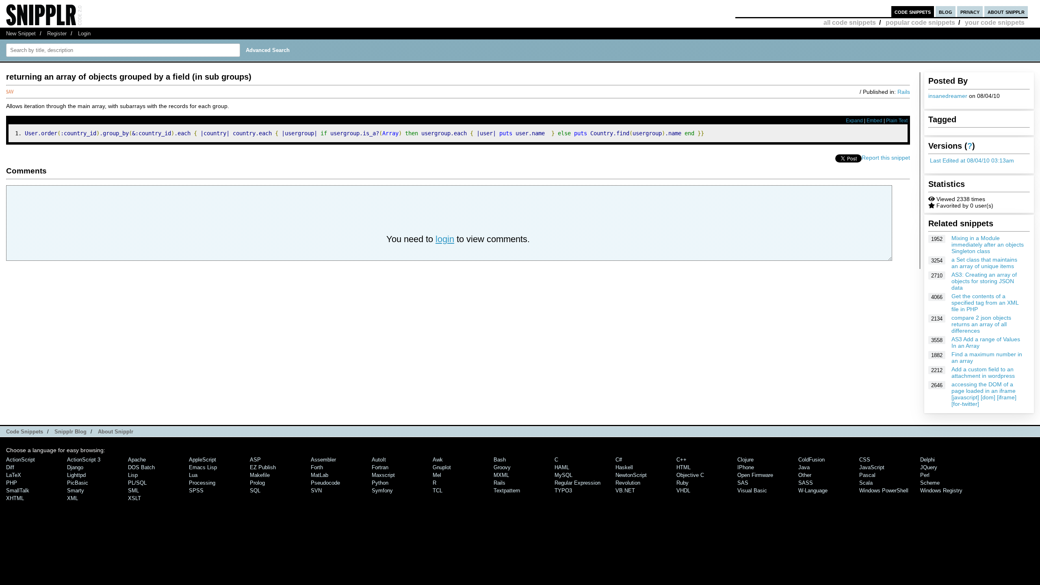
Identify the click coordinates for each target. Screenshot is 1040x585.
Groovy (502, 467)
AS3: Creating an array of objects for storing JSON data (984, 281)
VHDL (683, 491)
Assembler (323, 460)
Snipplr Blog (70, 432)
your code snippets (995, 22)
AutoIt (379, 460)
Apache (137, 460)
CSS (864, 460)
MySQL (563, 475)
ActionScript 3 (83, 460)
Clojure (745, 460)
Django (75, 467)
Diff (10, 467)
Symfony (382, 491)
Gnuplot (442, 467)
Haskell (624, 467)
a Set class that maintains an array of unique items (984, 262)
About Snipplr (115, 432)
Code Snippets (24, 432)
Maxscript (383, 475)
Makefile (260, 475)
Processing (202, 483)
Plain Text (897, 120)
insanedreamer (947, 96)
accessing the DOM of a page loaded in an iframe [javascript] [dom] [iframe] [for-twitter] (983, 394)
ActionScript (20, 460)
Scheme (930, 483)
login (445, 239)
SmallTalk (17, 491)
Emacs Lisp (203, 467)
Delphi (927, 460)
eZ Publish (263, 467)
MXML (501, 475)
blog (945, 11)
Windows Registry (941, 491)
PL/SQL (137, 483)
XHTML (15, 498)
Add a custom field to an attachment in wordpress (983, 372)
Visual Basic (752, 491)
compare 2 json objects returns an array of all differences (981, 324)
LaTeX (13, 475)
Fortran (380, 467)
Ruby (682, 483)
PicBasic (77, 483)
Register (57, 33)
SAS (742, 483)
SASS (805, 483)
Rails (903, 92)
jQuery (928, 467)
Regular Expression (577, 483)
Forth (317, 467)
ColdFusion (811, 460)
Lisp (133, 475)
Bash (500, 460)
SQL (255, 491)
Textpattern (507, 491)
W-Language (813, 491)
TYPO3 (563, 491)
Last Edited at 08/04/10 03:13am (972, 160)
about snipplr (1006, 11)
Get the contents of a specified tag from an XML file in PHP (984, 302)
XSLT (134, 498)
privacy (969, 11)
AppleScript (202, 460)
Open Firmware (755, 475)
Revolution (627, 483)
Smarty (75, 491)
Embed (874, 120)
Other (804, 475)
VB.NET (625, 491)
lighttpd (76, 475)
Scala (866, 483)
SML (133, 491)
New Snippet (21, 33)
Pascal (867, 475)
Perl (925, 475)
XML (72, 498)
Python (380, 483)
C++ (681, 460)
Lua (193, 475)
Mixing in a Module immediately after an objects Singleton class (987, 244)
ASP (255, 460)
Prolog (257, 483)
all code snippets (849, 22)
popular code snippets (920, 22)
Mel (437, 475)
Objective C (690, 475)
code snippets (913, 11)
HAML (562, 467)
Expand (854, 120)
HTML (683, 467)
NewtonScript (631, 475)
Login (84, 33)
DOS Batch (141, 467)
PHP (11, 483)
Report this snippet (886, 157)
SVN (316, 491)
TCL (437, 491)
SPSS (196, 491)
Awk (438, 460)
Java (804, 467)
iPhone (745, 467)
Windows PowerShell (883, 491)
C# (618, 460)
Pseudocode (325, 483)
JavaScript (871, 467)
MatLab (319, 475)
